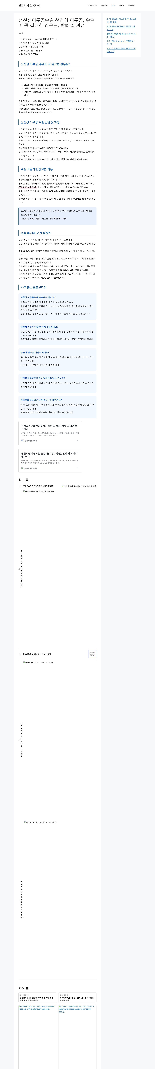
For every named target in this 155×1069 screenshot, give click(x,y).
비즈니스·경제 (92, 5)
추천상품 (131, 5)
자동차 (121, 5)
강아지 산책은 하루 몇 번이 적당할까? (22, 899)
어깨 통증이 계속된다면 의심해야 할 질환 (38, 486)
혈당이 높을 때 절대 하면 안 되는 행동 (37, 654)
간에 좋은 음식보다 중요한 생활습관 (21, 568)
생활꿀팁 (104, 5)
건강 (113, 5)
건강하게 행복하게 (29, 5)
